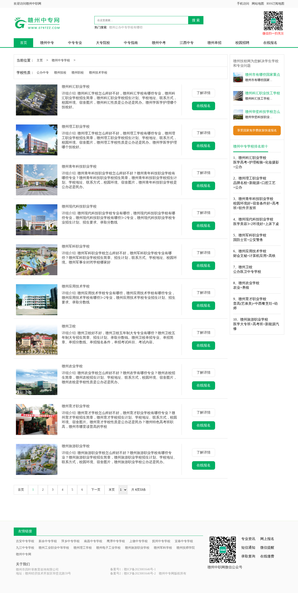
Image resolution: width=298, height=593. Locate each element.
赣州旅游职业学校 (76, 446)
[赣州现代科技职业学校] (36, 219)
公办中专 (43, 72)
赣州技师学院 (185, 547)
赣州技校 (60, 72)
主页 (40, 60)
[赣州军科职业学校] (36, 259)
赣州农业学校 (72, 366)
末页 (112, 489)
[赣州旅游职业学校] (36, 459)
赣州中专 (47, 43)
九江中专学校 (25, 547)
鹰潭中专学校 (116, 541)
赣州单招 (214, 43)
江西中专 (187, 43)
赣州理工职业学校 (76, 126)
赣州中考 (159, 43)
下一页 (95, 489)
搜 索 (196, 20)
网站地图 (258, 3)
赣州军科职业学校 (76, 246)
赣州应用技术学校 (76, 286)
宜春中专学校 (184, 541)
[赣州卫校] (36, 339)
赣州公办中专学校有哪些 (126, 27)
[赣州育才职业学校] (36, 419)
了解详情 (204, 93)
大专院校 (103, 43)
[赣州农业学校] (36, 379)
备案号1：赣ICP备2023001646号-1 (133, 569)
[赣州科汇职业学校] (36, 99)
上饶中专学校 (138, 541)
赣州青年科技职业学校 (79, 166)
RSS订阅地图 (275, 3)
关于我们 (23, 564)
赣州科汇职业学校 (76, 86)
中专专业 (75, 43)
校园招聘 (242, 43)
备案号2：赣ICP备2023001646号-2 (133, 573)
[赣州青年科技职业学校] (36, 179)
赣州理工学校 (83, 547)
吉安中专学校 (25, 541)
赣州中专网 (23, 554)
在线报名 (270, 43)
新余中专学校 (48, 541)
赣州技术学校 (98, 72)
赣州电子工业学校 (108, 547)
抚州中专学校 (161, 541)
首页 (23, 43)
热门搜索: (101, 27)
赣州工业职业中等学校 (54, 547)
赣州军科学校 (163, 547)
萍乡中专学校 (70, 541)
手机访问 (243, 3)
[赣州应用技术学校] (36, 299)
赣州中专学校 (61, 60)
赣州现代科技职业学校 (79, 206)
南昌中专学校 (93, 541)
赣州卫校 (69, 326)
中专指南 (131, 43)
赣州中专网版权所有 (172, 573)
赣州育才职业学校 (76, 406)
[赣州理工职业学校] (36, 139)
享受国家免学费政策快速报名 (257, 130)
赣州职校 (78, 72)
